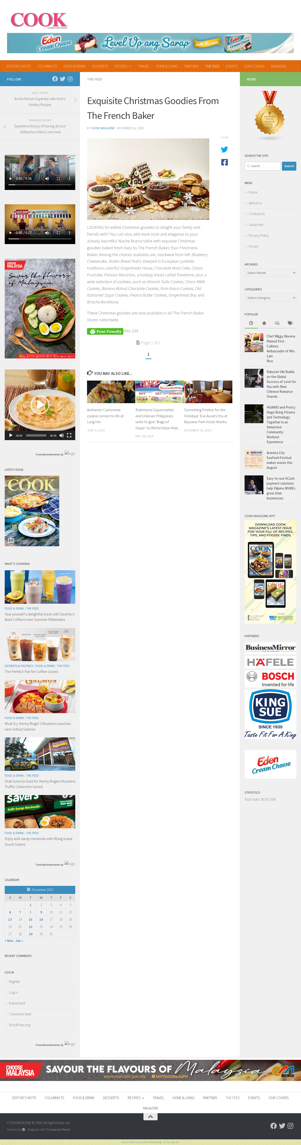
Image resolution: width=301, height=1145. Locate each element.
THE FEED (212, 66)
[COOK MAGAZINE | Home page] (39, 20)
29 (30, 934)
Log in (13, 992)
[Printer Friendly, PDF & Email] (105, 331)
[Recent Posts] (251, 323)
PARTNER (191, 66)
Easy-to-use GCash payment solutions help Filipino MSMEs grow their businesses (281, 488)
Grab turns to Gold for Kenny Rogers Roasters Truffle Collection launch (40, 784)
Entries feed (17, 1003)
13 (10, 919)
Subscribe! (256, 224)
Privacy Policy (259, 235)
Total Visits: (253, 799)
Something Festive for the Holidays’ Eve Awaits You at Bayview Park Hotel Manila (205, 415)
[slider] (36, 435)
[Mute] (61, 435)
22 (30, 926)
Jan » (19, 940)
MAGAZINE (278, 66)
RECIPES (121, 66)
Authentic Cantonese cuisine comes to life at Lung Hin (105, 415)
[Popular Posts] (263, 323)
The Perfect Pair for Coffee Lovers (31, 671)
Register (14, 981)
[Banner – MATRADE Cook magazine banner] (150, 1079)
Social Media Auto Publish (135, 1142)
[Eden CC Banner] (150, 43)
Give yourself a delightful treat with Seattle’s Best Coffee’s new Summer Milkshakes (39, 616)
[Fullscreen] (69, 435)
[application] (40, 405)
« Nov (9, 940)
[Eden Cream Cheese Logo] (270, 777)
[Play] (10, 435)
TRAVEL (143, 66)
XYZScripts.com (171, 1142)
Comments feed (20, 1014)
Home (253, 192)
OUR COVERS (254, 66)
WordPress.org (19, 1025)
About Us (255, 203)
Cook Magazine (103, 128)
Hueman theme (60, 1130)
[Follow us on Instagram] (70, 79)
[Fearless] (40, 357)
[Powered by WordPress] (23, 1129)
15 (30, 919)
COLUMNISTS (47, 66)
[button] (40, 404)
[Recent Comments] (276, 323)
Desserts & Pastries (19, 666)
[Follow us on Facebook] (55, 79)
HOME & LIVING (167, 66)
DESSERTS (100, 66)
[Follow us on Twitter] (62, 79)
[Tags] (289, 323)
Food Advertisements (48, 454)
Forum (253, 246)
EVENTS (232, 66)
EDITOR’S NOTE (19, 66)
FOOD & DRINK (74, 66)
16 (41, 919)
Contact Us (257, 214)
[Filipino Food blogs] (270, 140)
